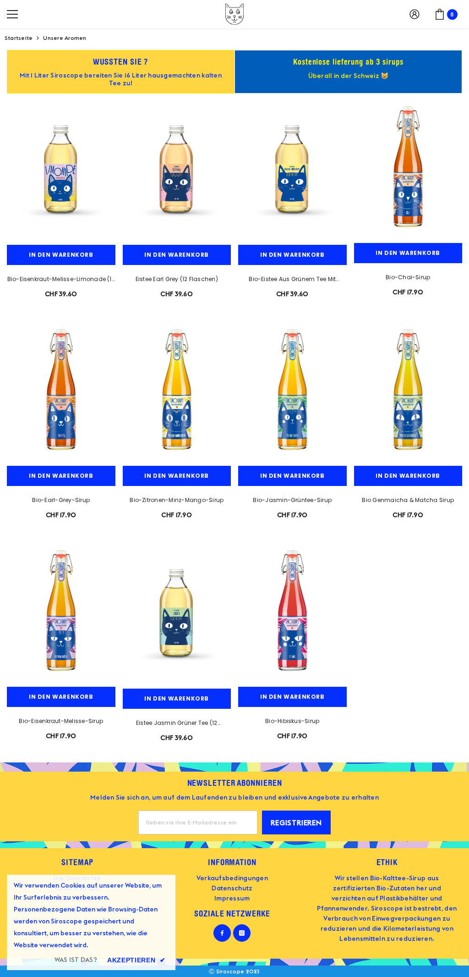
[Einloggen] (414, 14)
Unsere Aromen (64, 37)
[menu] (12, 14)
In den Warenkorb (61, 255)
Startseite (19, 37)
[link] (120, 72)
